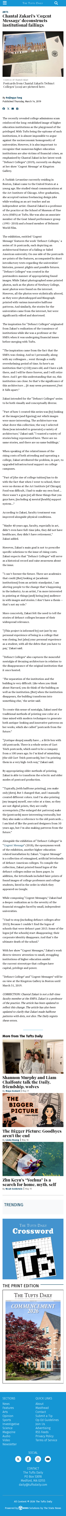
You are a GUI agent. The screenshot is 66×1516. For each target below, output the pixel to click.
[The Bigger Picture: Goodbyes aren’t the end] (33, 1110)
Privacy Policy (44, 1436)
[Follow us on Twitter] (18, 1459)
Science (8, 1428)
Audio (6, 1436)
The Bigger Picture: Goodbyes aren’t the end (32, 1133)
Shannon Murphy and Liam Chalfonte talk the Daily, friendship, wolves (29, 1082)
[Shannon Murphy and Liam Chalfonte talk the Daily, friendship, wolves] (33, 1056)
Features (8, 1408)
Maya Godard (13, 1091)
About (39, 1404)
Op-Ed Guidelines (47, 1420)
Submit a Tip (44, 1416)
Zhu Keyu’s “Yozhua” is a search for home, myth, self (29, 1182)
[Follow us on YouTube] (48, 1459)
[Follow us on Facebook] (28, 1459)
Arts (5, 12)
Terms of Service (46, 1440)
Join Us (40, 1424)
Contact (41, 1412)
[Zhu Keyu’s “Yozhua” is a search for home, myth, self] (33, 1159)
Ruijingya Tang (14, 97)
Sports (7, 1420)
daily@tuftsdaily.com (33, 1485)
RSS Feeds (42, 1432)
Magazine (9, 1432)
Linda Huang (12, 1140)
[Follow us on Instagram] (38, 1459)
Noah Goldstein (14, 1189)
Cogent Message (14, 845)
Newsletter (10, 1444)
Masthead (42, 1408)
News (6, 1404)
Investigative (11, 1424)
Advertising (43, 1428)
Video (6, 1440)
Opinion (8, 1416)
